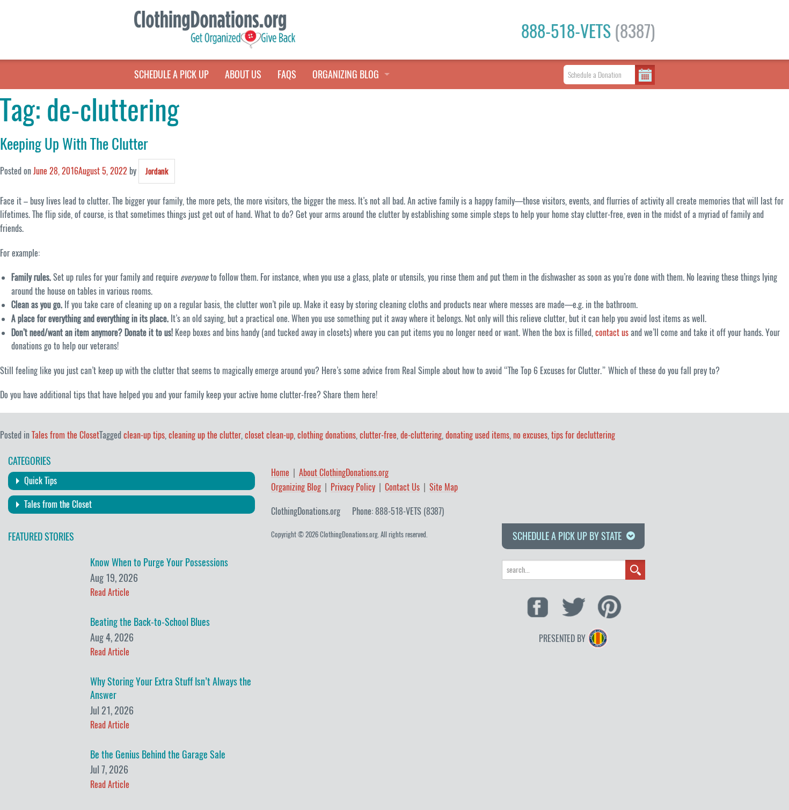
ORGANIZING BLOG (345, 74)
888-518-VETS (588, 31)
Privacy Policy (353, 487)
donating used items (477, 435)
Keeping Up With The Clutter (74, 144)
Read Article (109, 592)
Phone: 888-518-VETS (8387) (398, 511)
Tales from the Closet (65, 435)
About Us (243, 74)
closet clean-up (269, 435)
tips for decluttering (583, 435)
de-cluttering (421, 435)
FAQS (286, 74)
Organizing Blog (296, 487)
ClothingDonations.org (305, 511)
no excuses (530, 435)
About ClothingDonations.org (344, 473)
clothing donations (326, 435)
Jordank (156, 171)
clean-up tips (144, 435)
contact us (612, 332)
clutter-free (378, 435)
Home (280, 473)
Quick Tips (40, 480)
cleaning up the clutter (205, 435)
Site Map (443, 487)
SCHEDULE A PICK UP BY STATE (567, 536)
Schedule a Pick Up (171, 74)
